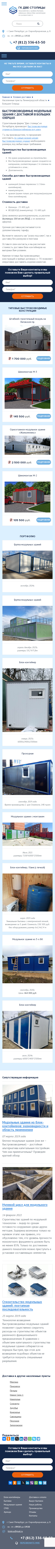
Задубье (14, 1408)
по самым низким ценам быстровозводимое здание (20, 139)
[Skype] (34, 1439)
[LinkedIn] (21, 1439)
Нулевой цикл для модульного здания (25, 1206)
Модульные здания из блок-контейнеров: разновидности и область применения (25, 1125)
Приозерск (15, 1386)
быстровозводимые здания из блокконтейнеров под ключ (24, 128)
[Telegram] (38, 1439)
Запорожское (16, 1425)
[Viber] (25, 1439)
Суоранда (14, 1403)
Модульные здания (13, 1504)
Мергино (14, 1382)
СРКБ (6, 1508)
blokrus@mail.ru (15, 1531)
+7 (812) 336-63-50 (29, 42)
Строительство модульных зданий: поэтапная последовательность (22, 1305)
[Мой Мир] (13, 1439)
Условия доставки (22, 97)
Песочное (14, 1420)
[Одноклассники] (8, 1439)
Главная (6, 97)
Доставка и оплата (37, 1497)
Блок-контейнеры (12, 1497)
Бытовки (7, 1501)
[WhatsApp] (30, 1439)
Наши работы (35, 1504)
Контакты (33, 1515)
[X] (17, 1439)
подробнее (43, 358)
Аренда (7, 1512)
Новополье (15, 1399)
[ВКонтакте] (4, 1439)
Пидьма (13, 1390)
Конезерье (15, 1412)
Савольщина (15, 1416)
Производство (35, 1508)
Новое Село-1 (16, 1395)
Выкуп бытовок (36, 1501)
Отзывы (32, 1512)
